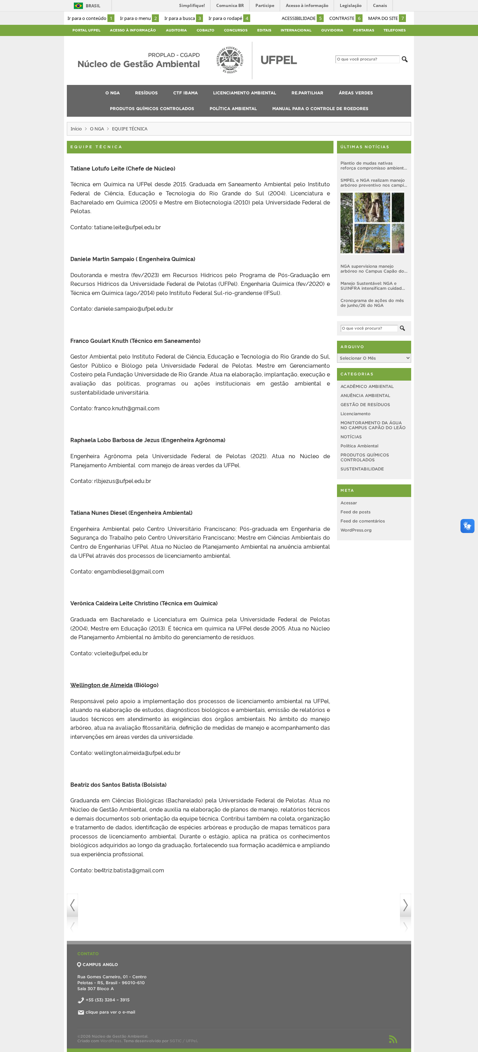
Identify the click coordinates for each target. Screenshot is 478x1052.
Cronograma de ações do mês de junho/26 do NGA (372, 303)
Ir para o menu (138, 18)
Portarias (363, 30)
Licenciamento (355, 413)
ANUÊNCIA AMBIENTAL (365, 395)
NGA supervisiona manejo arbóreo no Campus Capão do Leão (372, 269)
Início (76, 128)
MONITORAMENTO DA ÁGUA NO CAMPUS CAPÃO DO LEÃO (373, 425)
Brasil (93, 6)
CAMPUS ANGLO (100, 964)
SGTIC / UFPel (183, 1041)
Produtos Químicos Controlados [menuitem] (152, 108)
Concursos (235, 30)
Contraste (344, 18)
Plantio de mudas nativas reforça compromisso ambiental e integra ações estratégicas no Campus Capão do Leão (373, 166)
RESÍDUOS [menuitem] (146, 93)
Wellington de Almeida (101, 685)
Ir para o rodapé (228, 18)
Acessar (348, 502)
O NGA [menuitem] (112, 93)
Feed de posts (355, 512)
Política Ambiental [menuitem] (233, 108)
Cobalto (206, 30)
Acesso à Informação (133, 30)
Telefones (395, 30)
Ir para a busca (182, 18)
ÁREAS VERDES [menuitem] (356, 93)
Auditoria (176, 30)
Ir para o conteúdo (90, 18)
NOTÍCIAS (351, 436)
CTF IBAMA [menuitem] (185, 93)
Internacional (296, 30)
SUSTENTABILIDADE (362, 469)
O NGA (97, 128)
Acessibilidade (302, 18)
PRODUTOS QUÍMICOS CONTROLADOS (364, 457)
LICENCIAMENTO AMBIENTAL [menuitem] (244, 93)
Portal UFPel (86, 30)
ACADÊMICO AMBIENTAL (367, 386)
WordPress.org (356, 530)
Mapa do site (386, 18)
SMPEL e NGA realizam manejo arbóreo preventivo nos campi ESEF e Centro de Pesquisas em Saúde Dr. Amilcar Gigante (373, 183)
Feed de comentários (362, 521)
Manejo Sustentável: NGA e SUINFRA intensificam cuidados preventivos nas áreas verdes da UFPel (373, 286)
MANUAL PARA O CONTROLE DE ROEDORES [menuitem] (320, 108)
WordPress (110, 1041)
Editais (264, 30)
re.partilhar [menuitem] (307, 93)
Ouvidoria (332, 30)
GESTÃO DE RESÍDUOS (365, 404)
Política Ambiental (359, 446)
